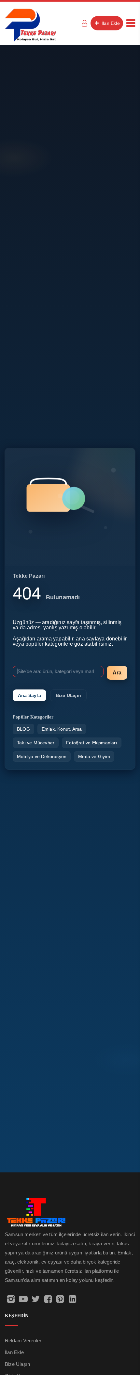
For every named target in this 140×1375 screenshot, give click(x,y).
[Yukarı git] (128, 1344)
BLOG (23, 729)
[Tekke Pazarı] (30, 24)
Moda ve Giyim (94, 756)
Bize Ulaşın (68, 695)
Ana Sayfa (29, 695)
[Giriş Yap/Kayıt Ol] (84, 23)
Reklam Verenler (23, 1340)
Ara (117, 672)
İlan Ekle (110, 23)
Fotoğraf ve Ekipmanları (91, 742)
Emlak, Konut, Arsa (62, 729)
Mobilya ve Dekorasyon (41, 756)
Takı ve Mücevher (35, 742)
